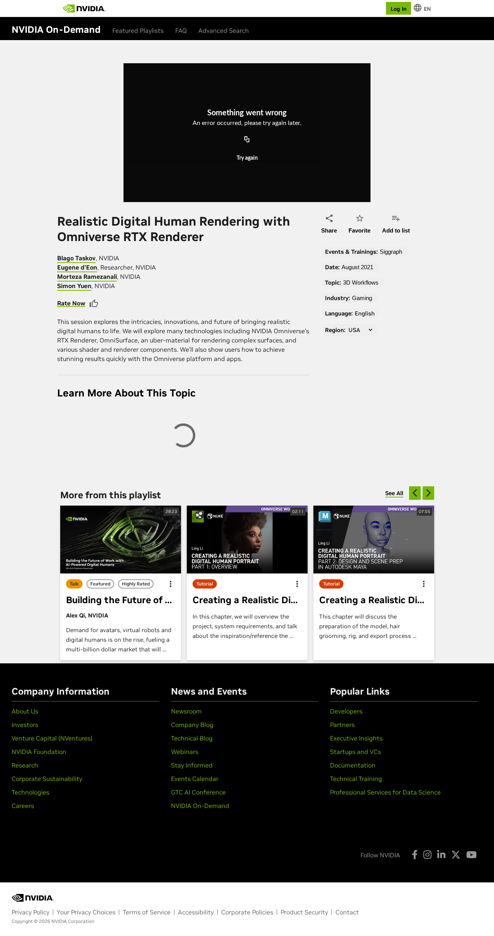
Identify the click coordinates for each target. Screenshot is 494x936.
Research (25, 765)
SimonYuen (74, 286)
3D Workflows (361, 282)
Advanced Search (223, 30)
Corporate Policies (247, 912)
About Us (25, 711)
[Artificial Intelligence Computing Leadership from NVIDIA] (84, 8)
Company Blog (192, 725)
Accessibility (196, 912)
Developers (346, 711)
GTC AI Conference (198, 792)
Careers (23, 806)
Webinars (184, 752)
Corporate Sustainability (47, 779)
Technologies (30, 792)
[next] (428, 493)
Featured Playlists (138, 30)
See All (394, 493)
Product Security (304, 912)
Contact (347, 912)
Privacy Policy (30, 912)
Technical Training (356, 779)
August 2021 (357, 267)
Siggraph (391, 252)
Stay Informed (192, 765)
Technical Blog (192, 738)
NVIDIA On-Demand (200, 806)
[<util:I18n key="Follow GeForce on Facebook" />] (415, 854)
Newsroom (186, 711)
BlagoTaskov (76, 258)
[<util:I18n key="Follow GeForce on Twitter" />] (455, 854)
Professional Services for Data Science (385, 792)
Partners (342, 725)
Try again (247, 158)
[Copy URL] (247, 139)
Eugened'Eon (77, 267)
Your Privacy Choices (86, 912)
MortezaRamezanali (87, 276)
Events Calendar (194, 779)
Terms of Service (147, 912)
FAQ (181, 30)
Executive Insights (356, 738)
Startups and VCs (355, 752)
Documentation (353, 765)
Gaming (362, 298)
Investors (25, 725)
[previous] (415, 493)
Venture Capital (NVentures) (52, 738)
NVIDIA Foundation (39, 752)
